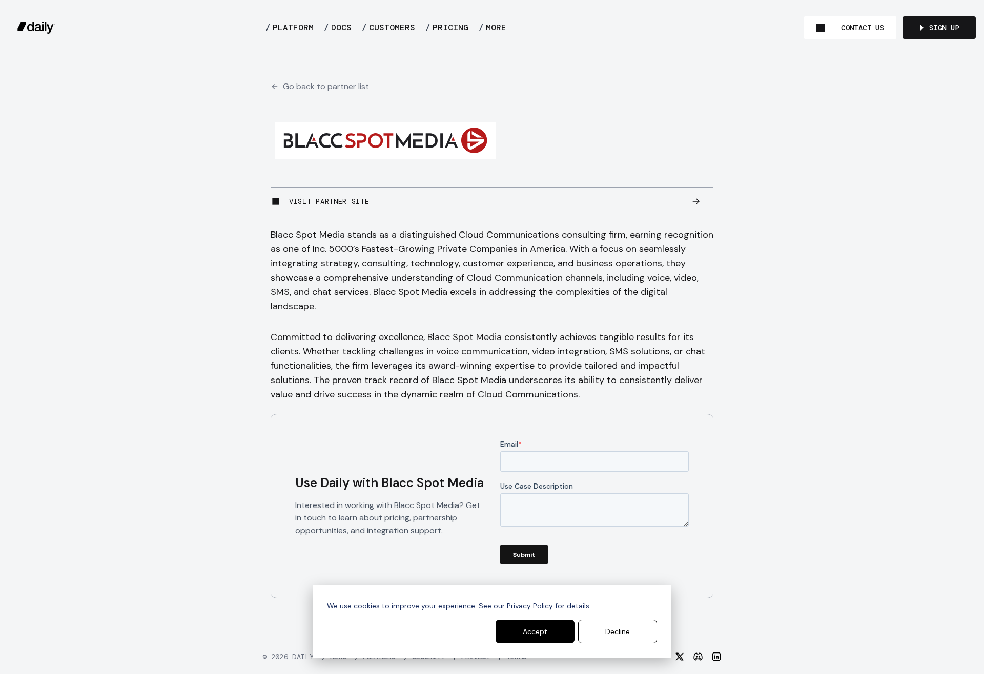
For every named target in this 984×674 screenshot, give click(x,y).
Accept (535, 631)
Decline (617, 631)
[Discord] (698, 656)
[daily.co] (36, 28)
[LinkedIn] (716, 656)
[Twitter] (679, 656)
